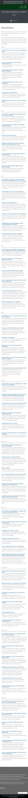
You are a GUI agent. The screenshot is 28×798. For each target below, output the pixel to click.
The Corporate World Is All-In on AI (11, 290)
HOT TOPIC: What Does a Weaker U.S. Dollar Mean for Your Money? (14, 384)
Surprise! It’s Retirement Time (10, 538)
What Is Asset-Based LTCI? (9, 202)
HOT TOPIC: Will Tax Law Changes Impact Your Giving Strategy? (14, 634)
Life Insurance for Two (8, 612)
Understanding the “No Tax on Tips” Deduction (12, 82)
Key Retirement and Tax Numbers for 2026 (14, 403)
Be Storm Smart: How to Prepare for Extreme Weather (12, 259)
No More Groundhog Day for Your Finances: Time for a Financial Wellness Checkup (14, 395)
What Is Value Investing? (9, 135)
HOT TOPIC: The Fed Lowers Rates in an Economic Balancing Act (13, 701)
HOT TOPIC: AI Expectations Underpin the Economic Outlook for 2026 (14, 511)
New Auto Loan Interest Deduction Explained (12, 346)
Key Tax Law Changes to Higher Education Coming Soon (14, 522)
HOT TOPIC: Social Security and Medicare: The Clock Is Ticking (13, 114)
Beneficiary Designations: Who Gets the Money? (13, 593)
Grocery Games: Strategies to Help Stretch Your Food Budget (14, 753)
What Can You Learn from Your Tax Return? (14, 213)
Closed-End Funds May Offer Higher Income (12, 602)
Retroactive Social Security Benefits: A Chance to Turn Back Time (13, 484)
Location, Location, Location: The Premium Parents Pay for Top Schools (14, 496)
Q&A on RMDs (6, 468)
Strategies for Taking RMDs (9, 92)
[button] (23, 7)
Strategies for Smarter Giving (10, 530)
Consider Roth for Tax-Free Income (12, 678)
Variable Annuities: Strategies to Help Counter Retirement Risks (12, 224)
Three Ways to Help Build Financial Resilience (12, 732)
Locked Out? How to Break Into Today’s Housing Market (13, 125)
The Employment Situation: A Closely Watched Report (12, 70)
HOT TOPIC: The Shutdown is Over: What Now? (13, 571)
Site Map (2, 788)
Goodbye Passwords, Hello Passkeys (12, 233)
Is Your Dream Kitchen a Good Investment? (14, 368)
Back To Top (22, 792)
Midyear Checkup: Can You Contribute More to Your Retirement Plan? (13, 143)
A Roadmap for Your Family (9, 423)
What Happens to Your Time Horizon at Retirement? (13, 657)
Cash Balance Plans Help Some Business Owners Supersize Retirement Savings (13, 555)
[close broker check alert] (26, 1)
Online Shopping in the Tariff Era (11, 301)
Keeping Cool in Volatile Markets (11, 457)
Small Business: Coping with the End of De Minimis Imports (14, 358)
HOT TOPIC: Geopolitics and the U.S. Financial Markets (12, 445)
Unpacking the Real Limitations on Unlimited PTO (12, 620)
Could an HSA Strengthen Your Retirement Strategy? (14, 433)
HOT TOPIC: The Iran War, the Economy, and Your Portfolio (14, 316)
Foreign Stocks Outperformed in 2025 (12, 328)
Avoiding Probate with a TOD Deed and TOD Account (13, 686)
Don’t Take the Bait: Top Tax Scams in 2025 (14, 474)
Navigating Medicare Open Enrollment (13, 667)
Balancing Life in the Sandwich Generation (14, 583)
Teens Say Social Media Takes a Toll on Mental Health (12, 166)
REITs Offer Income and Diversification (13, 191)
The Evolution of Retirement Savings (12, 270)
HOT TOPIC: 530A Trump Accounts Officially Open (14, 51)
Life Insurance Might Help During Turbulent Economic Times (14, 714)
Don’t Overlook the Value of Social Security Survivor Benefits (14, 280)
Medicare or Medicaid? (8, 337)
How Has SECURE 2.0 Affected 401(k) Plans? (12, 723)
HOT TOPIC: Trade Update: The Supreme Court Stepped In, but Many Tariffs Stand (13, 250)
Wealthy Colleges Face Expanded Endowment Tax (11, 413)
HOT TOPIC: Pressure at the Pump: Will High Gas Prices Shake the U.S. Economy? (14, 180)
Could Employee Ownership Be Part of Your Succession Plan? (14, 741)
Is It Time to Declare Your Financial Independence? (11, 63)
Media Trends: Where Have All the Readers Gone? (14, 101)
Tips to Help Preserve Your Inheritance (13, 546)
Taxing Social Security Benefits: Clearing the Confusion (13, 154)
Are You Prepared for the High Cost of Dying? (12, 646)
